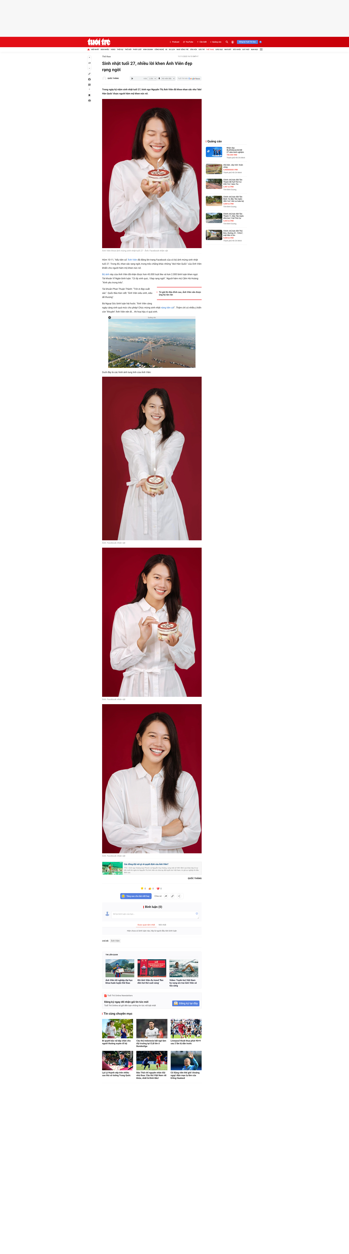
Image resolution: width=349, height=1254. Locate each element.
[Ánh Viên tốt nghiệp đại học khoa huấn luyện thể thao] (120, 968)
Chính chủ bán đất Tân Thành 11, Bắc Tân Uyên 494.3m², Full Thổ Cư (233, 216)
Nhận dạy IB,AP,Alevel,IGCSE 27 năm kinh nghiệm (235, 150)
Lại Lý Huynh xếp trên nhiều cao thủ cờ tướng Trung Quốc (116, 1074)
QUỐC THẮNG (113, 78)
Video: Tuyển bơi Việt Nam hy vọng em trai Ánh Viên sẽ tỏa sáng (183, 983)
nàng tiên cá (167, 307)
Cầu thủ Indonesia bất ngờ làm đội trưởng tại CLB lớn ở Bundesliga (151, 1043)
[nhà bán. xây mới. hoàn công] (214, 169)
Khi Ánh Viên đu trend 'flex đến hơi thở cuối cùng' (150, 981)
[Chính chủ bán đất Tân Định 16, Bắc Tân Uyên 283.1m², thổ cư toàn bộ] (214, 201)
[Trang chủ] (88, 49)
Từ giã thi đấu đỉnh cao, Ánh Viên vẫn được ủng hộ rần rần (180, 293)
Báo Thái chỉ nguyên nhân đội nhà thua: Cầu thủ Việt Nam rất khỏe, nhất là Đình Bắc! (151, 1075)
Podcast (175, 42)
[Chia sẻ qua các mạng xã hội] (179, 896)
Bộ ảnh (105, 274)
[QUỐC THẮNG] (104, 78)
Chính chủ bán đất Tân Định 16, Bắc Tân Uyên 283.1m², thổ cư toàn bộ (233, 199)
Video (113, 49)
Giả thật (245, 49)
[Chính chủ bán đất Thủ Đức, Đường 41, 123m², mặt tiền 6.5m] (214, 235)
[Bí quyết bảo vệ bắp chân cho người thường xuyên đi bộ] (117, 1028)
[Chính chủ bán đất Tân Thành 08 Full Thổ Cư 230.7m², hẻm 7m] (214, 184)
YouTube (189, 42)
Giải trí (202, 49)
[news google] (189, 78)
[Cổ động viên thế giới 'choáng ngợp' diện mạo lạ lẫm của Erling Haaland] (186, 1060)
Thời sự (120, 49)
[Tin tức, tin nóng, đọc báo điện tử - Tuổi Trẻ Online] (98, 42)
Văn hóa (193, 49)
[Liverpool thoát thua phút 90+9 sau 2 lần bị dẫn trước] (186, 1028)
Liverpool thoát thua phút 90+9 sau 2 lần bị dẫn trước (186, 1042)
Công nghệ (159, 49)
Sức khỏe (237, 49)
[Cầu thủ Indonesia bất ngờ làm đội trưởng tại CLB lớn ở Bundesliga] (151, 1028)
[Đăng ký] (185, 1003)
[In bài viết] (89, 100)
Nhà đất (227, 49)
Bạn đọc (254, 49)
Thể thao (210, 49)
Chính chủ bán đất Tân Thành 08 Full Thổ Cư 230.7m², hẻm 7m (232, 182)
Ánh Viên (132, 259)
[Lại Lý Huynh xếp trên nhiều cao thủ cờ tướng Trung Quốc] (117, 1060)
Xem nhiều (105, 49)
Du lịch (172, 49)
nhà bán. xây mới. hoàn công (233, 166)
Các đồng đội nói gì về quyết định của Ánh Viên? (146, 864)
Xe (166, 49)
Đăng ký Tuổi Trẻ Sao (247, 42)
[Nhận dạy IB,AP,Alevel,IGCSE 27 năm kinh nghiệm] (214, 152)
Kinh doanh (148, 49)
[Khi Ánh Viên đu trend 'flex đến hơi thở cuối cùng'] (152, 968)
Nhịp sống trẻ (183, 49)
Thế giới (128, 49)
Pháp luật (137, 49)
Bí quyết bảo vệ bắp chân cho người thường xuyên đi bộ (116, 1042)
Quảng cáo (216, 42)
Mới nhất (95, 49)
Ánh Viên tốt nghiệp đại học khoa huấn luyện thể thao (119, 981)
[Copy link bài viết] (172, 896)
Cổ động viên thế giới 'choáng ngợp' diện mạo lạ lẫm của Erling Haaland (185, 1075)
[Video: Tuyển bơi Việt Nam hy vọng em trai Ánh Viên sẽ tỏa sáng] (183, 968)
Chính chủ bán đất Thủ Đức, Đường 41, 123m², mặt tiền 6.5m (233, 233)
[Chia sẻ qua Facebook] (166, 896)
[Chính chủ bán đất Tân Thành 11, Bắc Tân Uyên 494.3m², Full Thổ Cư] (214, 218)
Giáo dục (219, 49)
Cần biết (203, 42)
